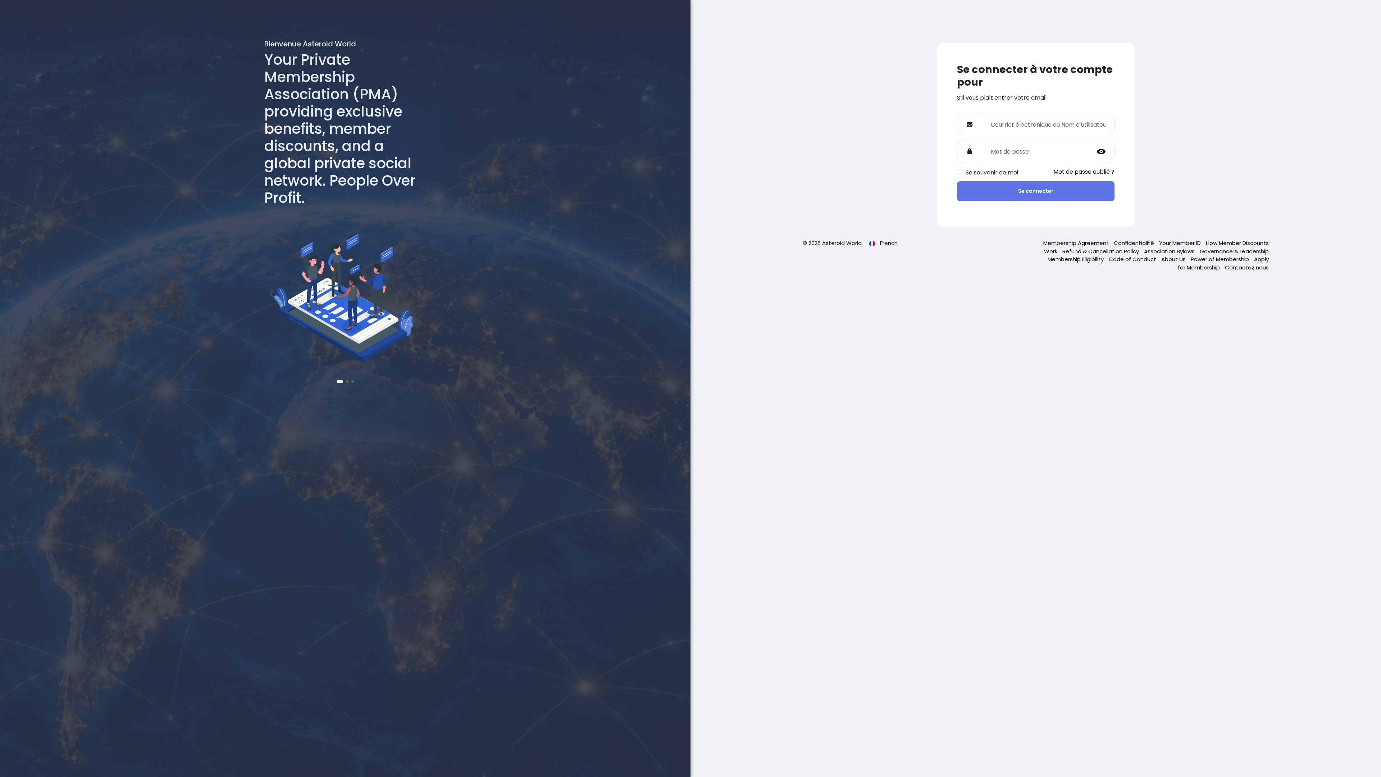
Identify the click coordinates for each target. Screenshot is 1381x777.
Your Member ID (1180, 243)
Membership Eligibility (1076, 259)
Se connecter (1035, 191)
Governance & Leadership (1234, 251)
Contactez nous (1247, 267)
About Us (1174, 259)
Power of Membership (1220, 259)
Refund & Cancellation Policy (1101, 251)
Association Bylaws (1170, 251)
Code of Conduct (1133, 259)
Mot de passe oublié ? (1084, 172)
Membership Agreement (1076, 243)
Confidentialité (1135, 243)
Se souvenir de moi (992, 172)
